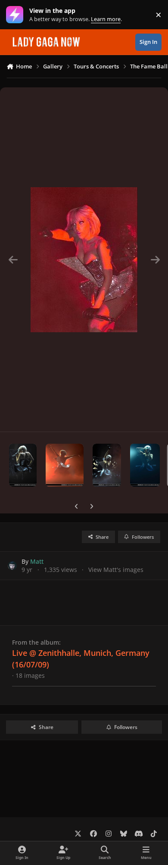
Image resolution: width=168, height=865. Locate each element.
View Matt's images (115, 569)
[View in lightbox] (84, 259)
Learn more (16, 15)
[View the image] (23, 465)
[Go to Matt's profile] (12, 565)
